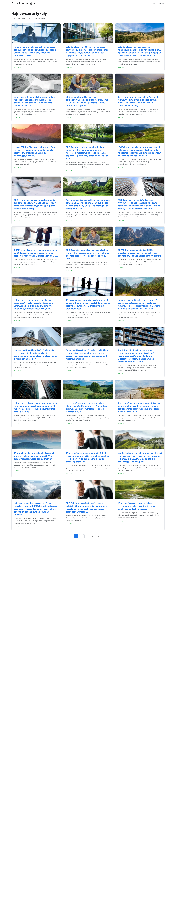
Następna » (95, 536)
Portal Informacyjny (23, 3)
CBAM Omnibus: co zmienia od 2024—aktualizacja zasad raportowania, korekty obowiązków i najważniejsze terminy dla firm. (140, 253)
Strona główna (159, 3)
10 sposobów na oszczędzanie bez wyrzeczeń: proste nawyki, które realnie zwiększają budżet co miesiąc (137, 506)
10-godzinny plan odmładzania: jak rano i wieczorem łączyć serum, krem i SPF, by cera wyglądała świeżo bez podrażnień (34, 456)
